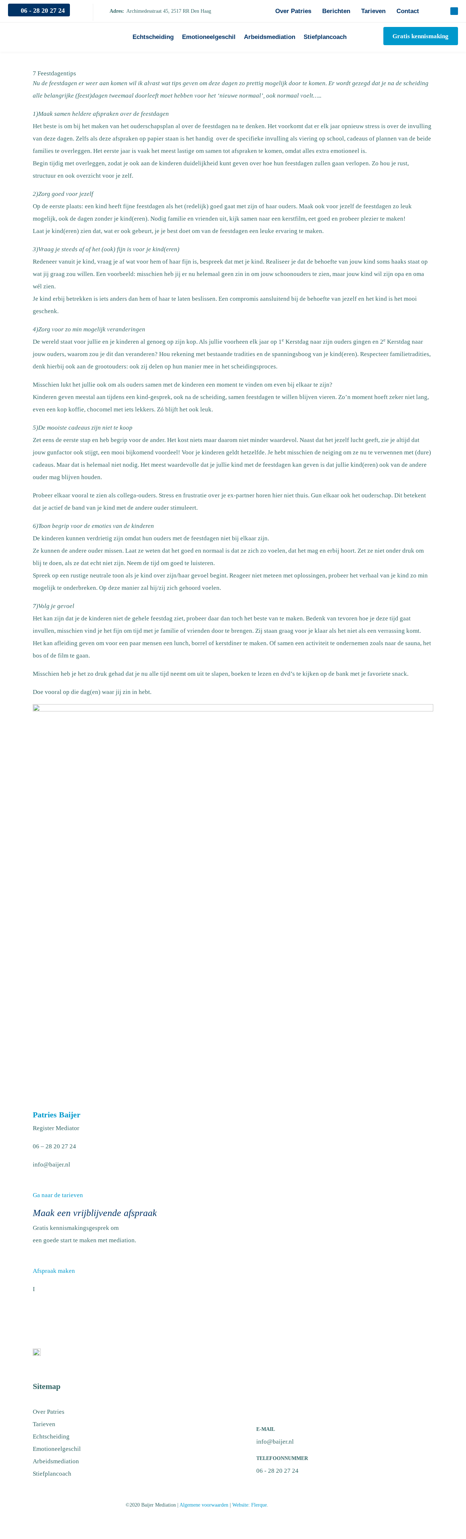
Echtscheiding (153, 36)
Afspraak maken (54, 1270)
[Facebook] (438, 11)
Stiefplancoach (325, 36)
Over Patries (293, 11)
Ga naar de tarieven (58, 1195)
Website (240, 1505)
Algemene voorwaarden (203, 1505)
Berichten (336, 11)
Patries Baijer (56, 1114)
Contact (407, 11)
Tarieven (373, 11)
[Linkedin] (454, 11)
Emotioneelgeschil (209, 36)
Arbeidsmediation (269, 36)
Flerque (259, 1505)
